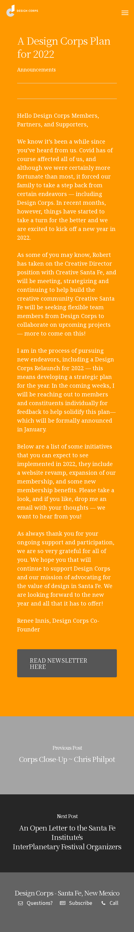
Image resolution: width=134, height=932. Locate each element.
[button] (125, 13)
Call (113, 902)
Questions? (39, 902)
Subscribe (80, 902)
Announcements (36, 69)
